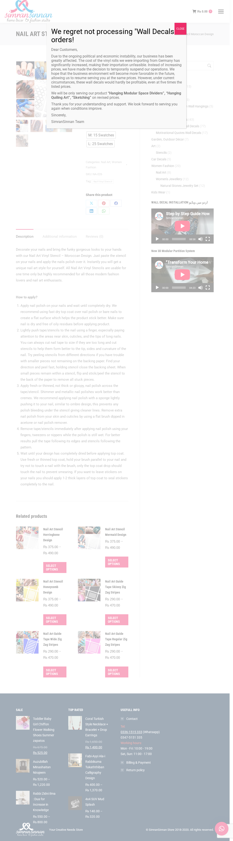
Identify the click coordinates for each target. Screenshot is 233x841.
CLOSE (180, 28)
